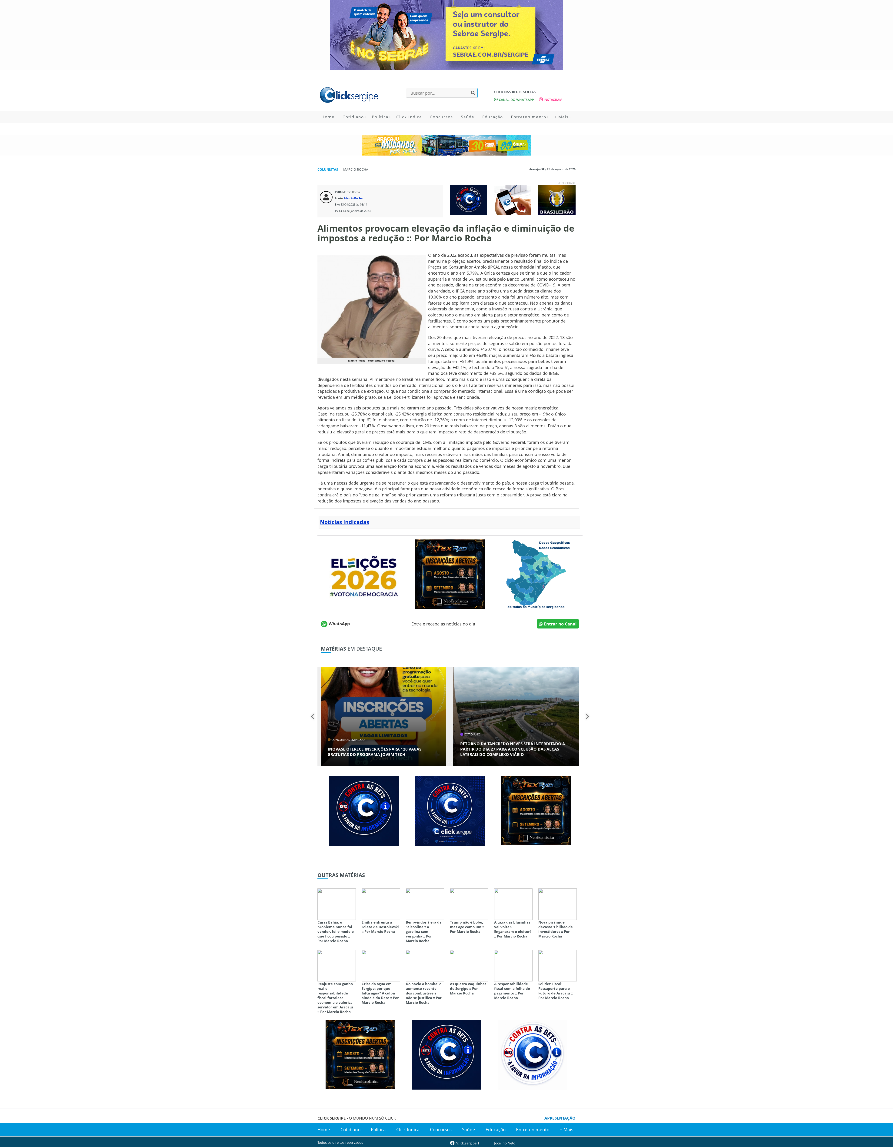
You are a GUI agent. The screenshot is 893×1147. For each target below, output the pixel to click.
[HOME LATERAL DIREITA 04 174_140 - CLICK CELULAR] (512, 200)
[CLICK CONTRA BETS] (468, 200)
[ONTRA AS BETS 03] (450, 810)
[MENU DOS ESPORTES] (557, 200)
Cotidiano (353, 117)
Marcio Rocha (353, 198)
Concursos (441, 117)
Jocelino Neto (504, 1143)
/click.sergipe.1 (467, 1143)
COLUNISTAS (328, 169)
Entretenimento (528, 117)
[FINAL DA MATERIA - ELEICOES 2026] (364, 573)
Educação (492, 117)
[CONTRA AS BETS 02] (532, 1054)
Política (380, 117)
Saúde (467, 117)
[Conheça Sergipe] (536, 573)
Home (328, 117)
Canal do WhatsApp (516, 99)
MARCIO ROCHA (355, 169)
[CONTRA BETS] (364, 810)
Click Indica (409, 117)
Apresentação (560, 1118)
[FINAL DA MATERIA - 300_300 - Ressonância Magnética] (450, 573)
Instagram (552, 99)
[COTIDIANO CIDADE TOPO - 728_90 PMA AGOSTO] (446, 145)
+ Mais (561, 117)
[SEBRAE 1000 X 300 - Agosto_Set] (446, 35)
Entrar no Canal (560, 624)
